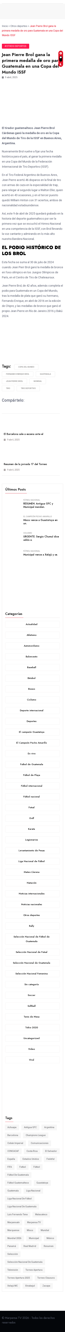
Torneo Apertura (34, 1270)
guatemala (45, 374)
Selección (12, 1254)
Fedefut (50, 1159)
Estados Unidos (31, 1159)
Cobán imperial (15, 1143)
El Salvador (51, 1151)
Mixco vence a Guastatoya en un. (40, 521)
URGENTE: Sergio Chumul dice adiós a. (41, 538)
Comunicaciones (39, 1143)
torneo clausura (46, 1278)
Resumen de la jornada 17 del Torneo (25, 464)
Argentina (49, 1127)
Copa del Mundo (26, 367)
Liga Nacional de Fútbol (19, 1198)
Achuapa (11, 1127)
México (50, 1238)
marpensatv (13, 1222)
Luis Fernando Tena (17, 1214)
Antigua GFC (30, 1127)
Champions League (36, 1135)
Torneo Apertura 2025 (18, 1278)
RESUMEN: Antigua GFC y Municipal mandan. (38, 505)
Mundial (38, 381)
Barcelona (12, 1135)
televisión (12, 1270)
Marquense (13, 1230)
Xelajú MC (12, 1285)
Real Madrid (30, 1246)
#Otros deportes (16, 46)
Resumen (48, 1246)
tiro (8, 388)
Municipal (34, 1238)
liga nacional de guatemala (21, 1206)
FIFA (9, 1167)
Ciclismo (27, 533)
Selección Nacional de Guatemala (24, 1262)
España (11, 1159)
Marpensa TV (34, 1222)
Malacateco (41, 1214)
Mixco (30, 1230)
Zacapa (46, 1285)
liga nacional (33, 1190)
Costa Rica (32, 1151)
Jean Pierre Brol (14, 381)
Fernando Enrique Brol (17, 374)
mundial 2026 (14, 1238)
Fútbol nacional (31, 500)
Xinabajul (30, 1285)
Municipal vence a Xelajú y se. (40, 554)
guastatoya (42, 1182)
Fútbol (36, 1167)
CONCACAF (13, 1151)
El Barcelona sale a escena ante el (23, 434)
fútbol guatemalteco (18, 1182)
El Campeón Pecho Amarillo (37, 516)
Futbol (22, 1167)
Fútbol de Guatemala (18, 1175)
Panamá (11, 1246)
